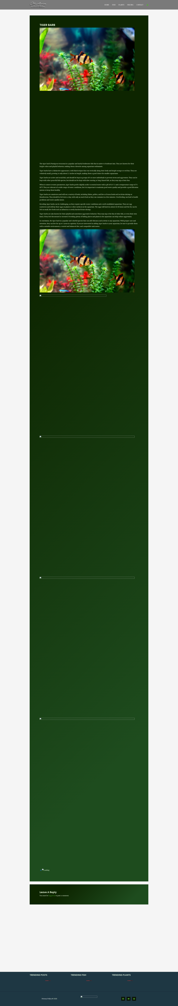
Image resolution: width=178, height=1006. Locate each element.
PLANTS (121, 5)
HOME (106, 5)
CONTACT (139, 5)
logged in (52, 896)
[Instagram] (134, 999)
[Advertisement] (89, 128)
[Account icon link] (147, 5)
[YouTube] (129, 999)
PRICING (130, 5)
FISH (114, 5)
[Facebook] (123, 999)
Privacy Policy (47, 999)
